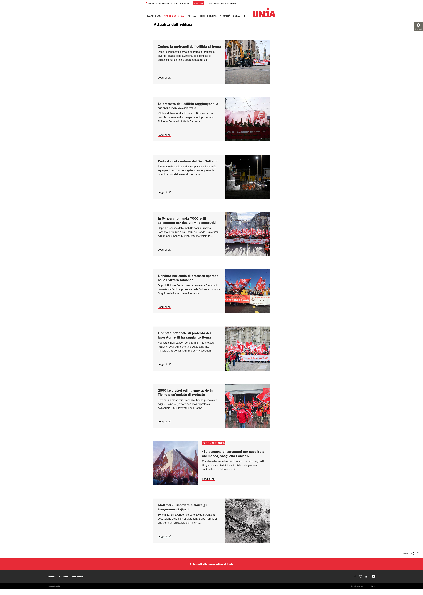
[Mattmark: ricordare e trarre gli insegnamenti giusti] (211, 521)
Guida (236, 15)
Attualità (225, 15)
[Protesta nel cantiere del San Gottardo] (211, 177)
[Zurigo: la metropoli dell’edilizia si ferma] (211, 62)
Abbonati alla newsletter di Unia (211, 564)
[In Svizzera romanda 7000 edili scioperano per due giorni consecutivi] (211, 234)
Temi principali (208, 15)
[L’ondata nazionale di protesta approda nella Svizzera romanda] (211, 291)
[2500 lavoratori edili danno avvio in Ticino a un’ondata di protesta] (211, 406)
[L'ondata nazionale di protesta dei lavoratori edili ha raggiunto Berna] (211, 349)
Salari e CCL (154, 15)
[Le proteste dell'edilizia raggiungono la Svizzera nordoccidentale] (211, 119)
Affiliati (192, 15)
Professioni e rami (174, 15)
